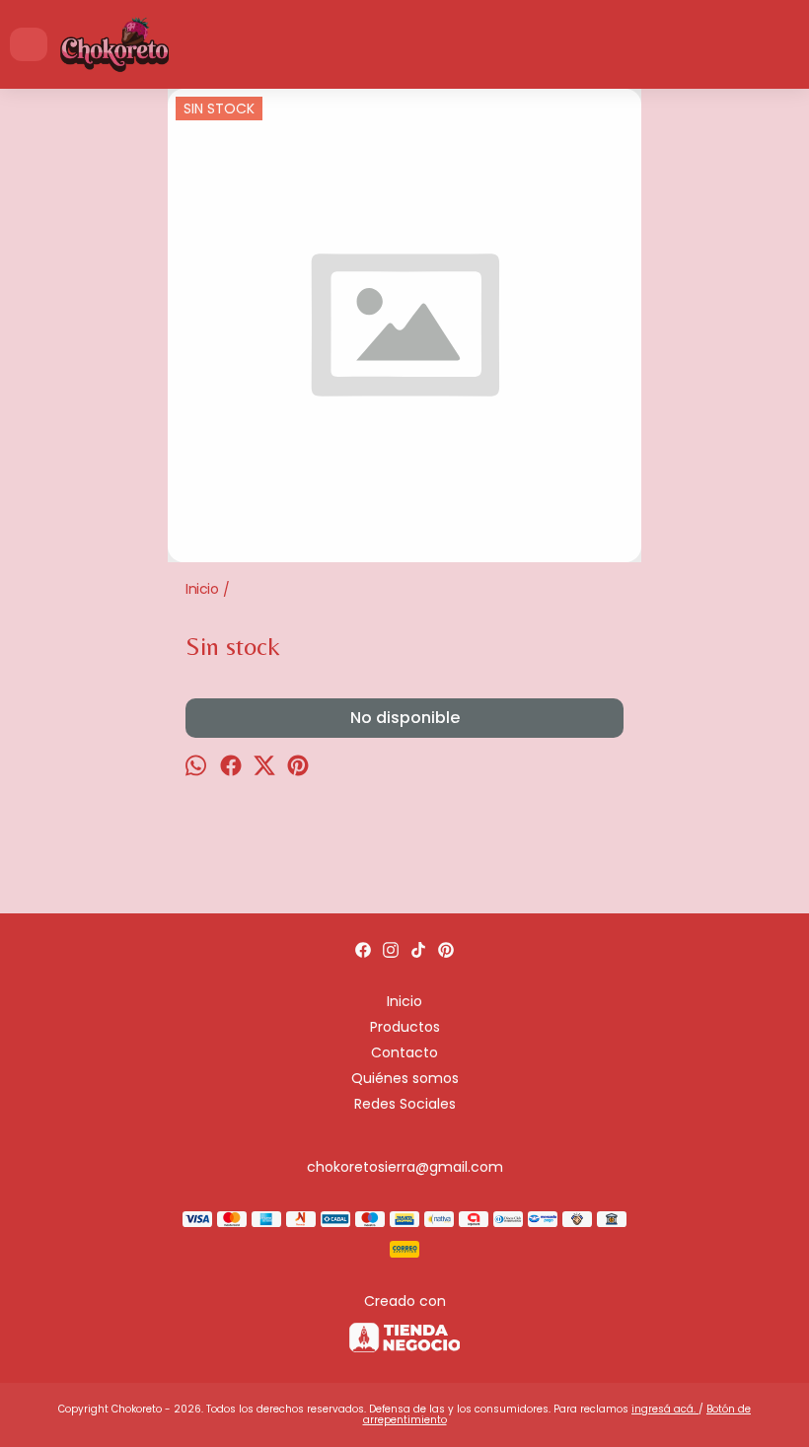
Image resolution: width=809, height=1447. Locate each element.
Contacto (404, 1052)
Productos (405, 1027)
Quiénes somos (405, 1078)
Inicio (404, 1001)
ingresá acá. (665, 1409)
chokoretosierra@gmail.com (405, 1167)
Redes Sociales (405, 1104)
